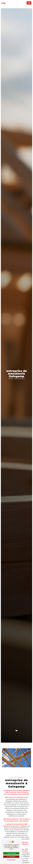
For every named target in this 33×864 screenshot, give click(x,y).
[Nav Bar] (29, 3)
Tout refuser (11, 856)
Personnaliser (11, 860)
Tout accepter (12, 853)
